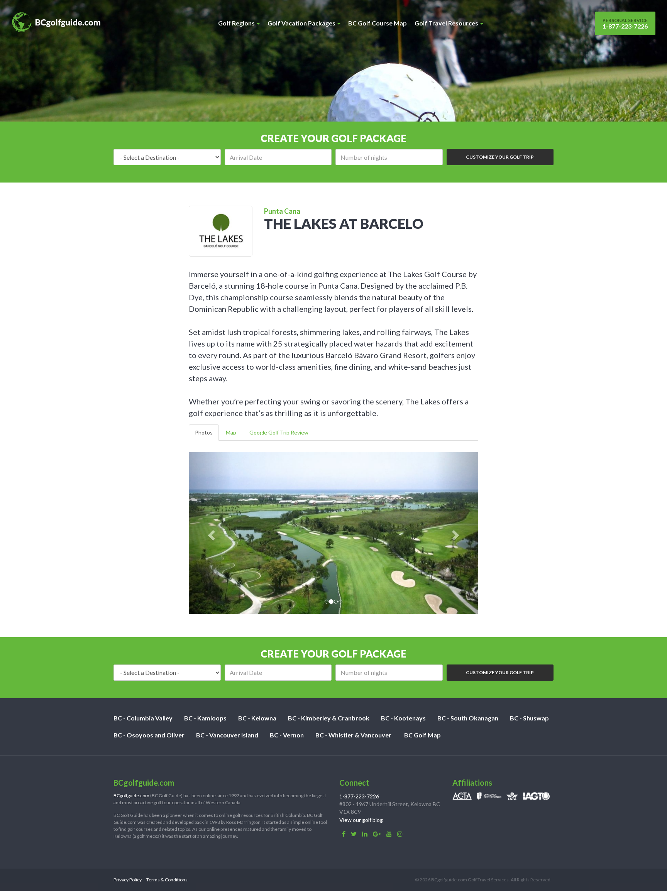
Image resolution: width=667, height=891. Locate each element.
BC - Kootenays (403, 718)
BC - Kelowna (257, 718)
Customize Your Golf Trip (500, 157)
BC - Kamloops (205, 718)
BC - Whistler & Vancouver (353, 735)
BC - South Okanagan (467, 718)
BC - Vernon (287, 735)
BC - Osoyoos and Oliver (149, 735)
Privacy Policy (127, 880)
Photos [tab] (204, 432)
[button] (210, 533)
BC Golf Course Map (377, 23)
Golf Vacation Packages (302, 23)
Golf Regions (237, 23)
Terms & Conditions (167, 880)
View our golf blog (361, 820)
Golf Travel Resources (447, 23)
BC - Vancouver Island (227, 735)
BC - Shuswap (529, 718)
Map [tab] (231, 432)
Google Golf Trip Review (278, 432)
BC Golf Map (422, 735)
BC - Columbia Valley (143, 718)
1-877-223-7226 (625, 23)
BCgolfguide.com (131, 795)
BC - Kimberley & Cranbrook (328, 718)
